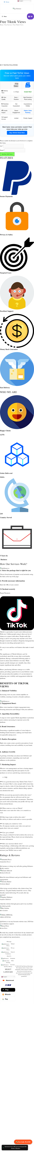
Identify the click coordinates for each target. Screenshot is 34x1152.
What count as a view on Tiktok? (12, 808)
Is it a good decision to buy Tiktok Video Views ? (17, 782)
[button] (17, 782)
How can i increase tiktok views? (12, 844)
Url (1, 146)
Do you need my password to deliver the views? (16, 795)
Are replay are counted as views (12, 824)
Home (1, 25)
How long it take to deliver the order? (13, 817)
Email (2, 150)
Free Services (8, 25)
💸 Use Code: (23, 1142)
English (5, 976)
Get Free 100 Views (7, 154)
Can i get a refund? (8, 832)
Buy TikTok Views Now (17, 132)
